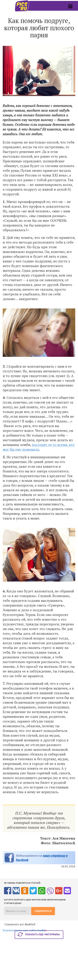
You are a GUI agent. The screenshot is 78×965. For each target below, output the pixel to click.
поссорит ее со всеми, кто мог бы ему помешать (39, 447)
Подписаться (43, 911)
